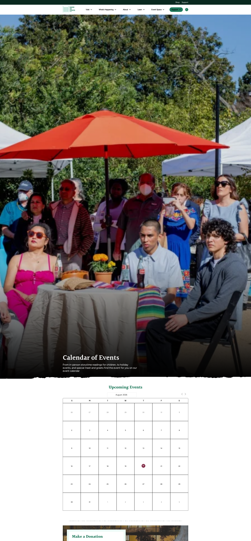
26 (72, 412)
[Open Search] (186, 9)
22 (179, 466)
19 (125, 466)
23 (72, 484)
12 (125, 448)
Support (185, 2)
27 (89, 412)
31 (161, 412)
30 (143, 412)
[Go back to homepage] (69, 9)
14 (161, 448)
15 (179, 448)
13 (143, 448)
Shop (177, 2)
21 (161, 466)
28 (108, 412)
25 (107, 484)
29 (125, 412)
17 (89, 466)
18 (107, 466)
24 (90, 484)
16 (71, 466)
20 (143, 465)
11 (107, 448)
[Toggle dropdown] (91, 9)
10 (89, 448)
